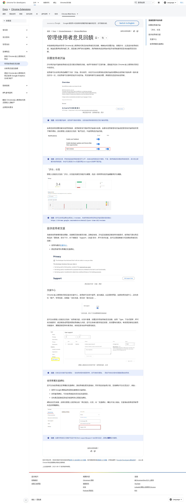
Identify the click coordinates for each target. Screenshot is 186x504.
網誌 (54, 3)
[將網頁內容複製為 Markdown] (103, 38)
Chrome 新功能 (65, 3)
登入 (181, 3)
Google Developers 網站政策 (126, 460)
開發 (20, 14)
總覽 (4, 14)
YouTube (137, 484)
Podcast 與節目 (88, 491)
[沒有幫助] (137, 31)
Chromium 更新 (88, 480)
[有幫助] (134, 31)
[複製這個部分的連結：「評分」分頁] (62, 169)
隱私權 (39, 499)
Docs (5, 9)
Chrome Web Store (69, 14)
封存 (84, 487)
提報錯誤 (35, 480)
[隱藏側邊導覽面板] (26, 500)
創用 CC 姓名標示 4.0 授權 (77, 460)
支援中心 (63, 245)
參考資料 (45, 14)
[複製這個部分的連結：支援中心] (58, 290)
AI (37, 14)
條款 (33, 499)
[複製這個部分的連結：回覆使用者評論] (67, 58)
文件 (34, 3)
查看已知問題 (36, 484)
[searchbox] (14, 20)
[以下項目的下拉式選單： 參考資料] (50, 14)
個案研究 (46, 3)
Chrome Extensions (21, 9)
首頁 (48, 31)
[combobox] (144, 3)
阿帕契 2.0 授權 (102, 460)
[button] (13, 30)
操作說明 (29, 14)
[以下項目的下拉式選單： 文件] (38, 2)
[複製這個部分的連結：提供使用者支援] (67, 228)
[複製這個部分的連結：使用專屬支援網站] (66, 381)
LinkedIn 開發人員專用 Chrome (145, 487)
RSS (136, 491)
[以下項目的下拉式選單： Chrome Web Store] (78, 14)
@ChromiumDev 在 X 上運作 (144, 480)
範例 (56, 14)
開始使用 (12, 14)
